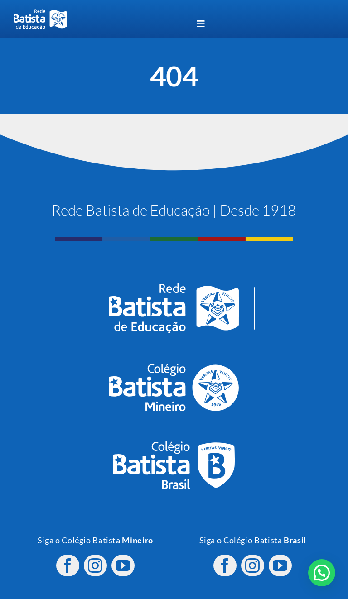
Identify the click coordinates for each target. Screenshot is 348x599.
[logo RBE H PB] (40, 13)
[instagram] (95, 565)
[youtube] (123, 565)
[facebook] (67, 565)
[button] (321, 572)
